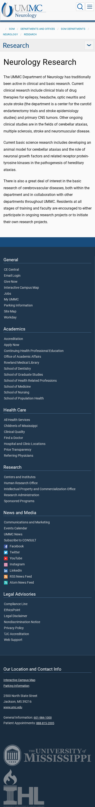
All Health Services (17, 420)
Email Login (12, 276)
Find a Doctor (13, 438)
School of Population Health (24, 398)
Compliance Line (15, 604)
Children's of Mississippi (20, 426)
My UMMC (11, 299)
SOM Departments (73, 28)
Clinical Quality (14, 432)
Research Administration (21, 495)
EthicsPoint (12, 610)
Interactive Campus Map (21, 288)
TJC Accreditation (16, 634)
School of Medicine (17, 387)
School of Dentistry (17, 369)
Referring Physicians (18, 456)
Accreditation (13, 339)
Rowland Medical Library (21, 363)
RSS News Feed (20, 577)
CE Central (11, 270)
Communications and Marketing (27, 522)
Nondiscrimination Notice (22, 622)
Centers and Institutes (20, 477)
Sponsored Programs (19, 501)
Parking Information (18, 305)
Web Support (13, 640)
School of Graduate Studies (23, 375)
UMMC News (13, 534)
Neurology (26, 15)
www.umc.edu (12, 707)
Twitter (14, 552)
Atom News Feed (21, 583)
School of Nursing (16, 392)
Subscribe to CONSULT (20, 540)
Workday (10, 317)
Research (30, 34)
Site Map (10, 311)
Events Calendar (15, 528)
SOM (12, 28)
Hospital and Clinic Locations (24, 444)
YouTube (15, 558)
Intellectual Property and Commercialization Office (39, 489)
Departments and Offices (38, 28)
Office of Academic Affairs (22, 357)
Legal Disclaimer (15, 616)
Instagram (16, 564)
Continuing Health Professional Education (34, 351)
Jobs (7, 294)
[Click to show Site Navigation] (90, 7)
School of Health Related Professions (30, 381)
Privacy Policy (14, 628)
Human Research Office (21, 483)
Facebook (16, 546)
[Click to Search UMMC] (80, 7)
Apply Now (11, 345)
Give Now (11, 282)
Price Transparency (17, 450)
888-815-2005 (45, 723)
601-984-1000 (43, 717)
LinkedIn (15, 571)
